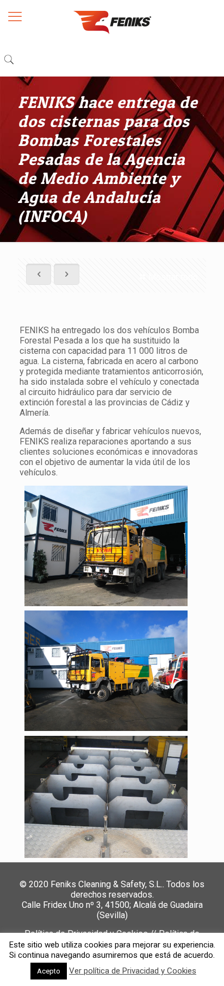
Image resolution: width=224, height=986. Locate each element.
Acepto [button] (48, 971)
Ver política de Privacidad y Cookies (132, 971)
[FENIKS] (112, 21)
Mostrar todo (173, 277)
